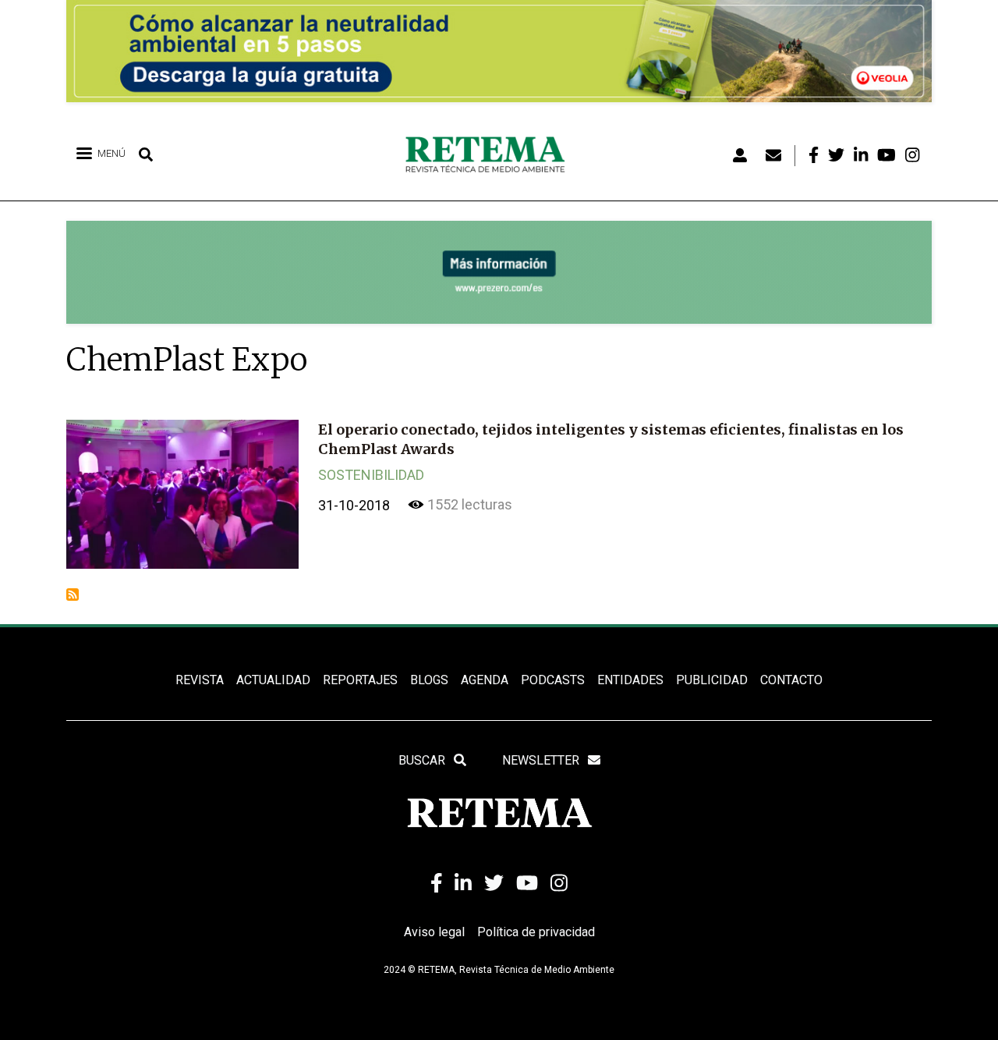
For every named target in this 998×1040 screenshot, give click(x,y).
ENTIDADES (630, 680)
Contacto (791, 680)
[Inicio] (490, 155)
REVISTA (199, 680)
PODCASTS (553, 680)
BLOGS (429, 680)
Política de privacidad (536, 932)
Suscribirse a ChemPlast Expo (72, 594)
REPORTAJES (360, 680)
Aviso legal (434, 932)
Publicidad (712, 680)
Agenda (484, 680)
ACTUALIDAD (273, 680)
